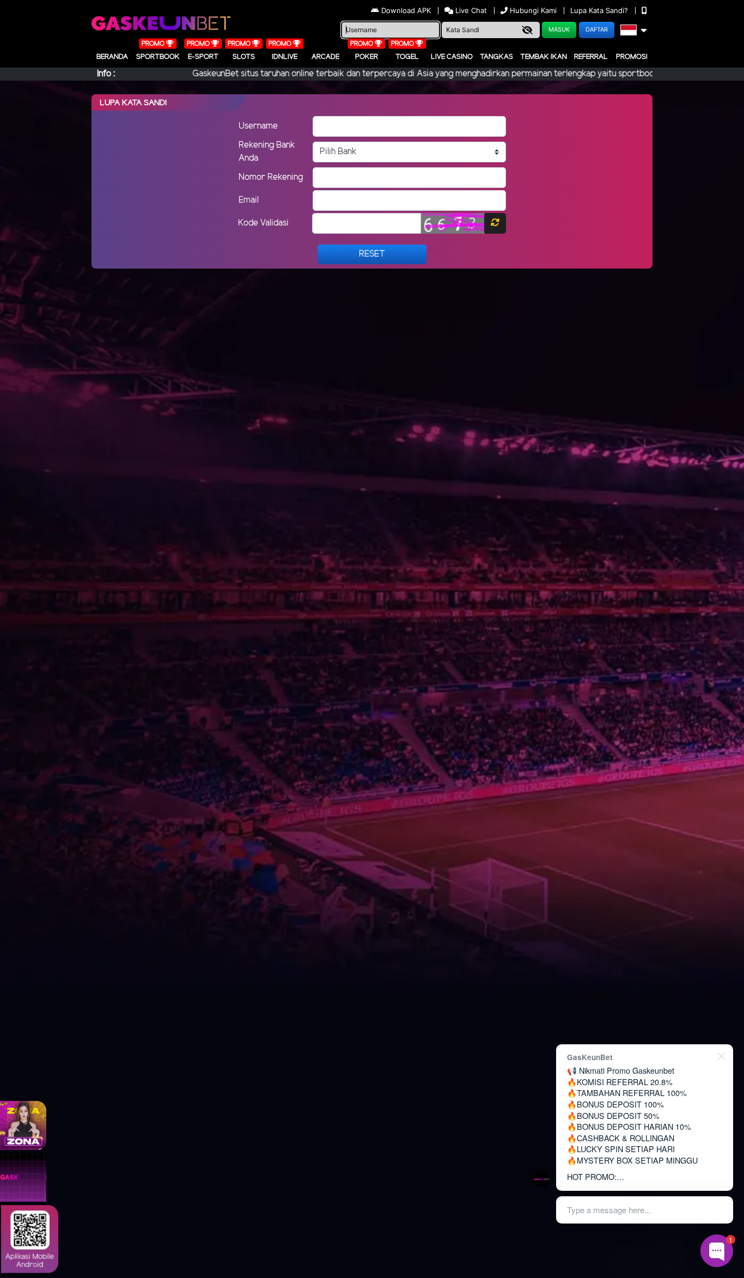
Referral (591, 57)
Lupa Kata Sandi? (600, 10)
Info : (106, 74)
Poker (366, 57)
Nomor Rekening (271, 177)
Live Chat (470, 10)
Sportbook (158, 57)
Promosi (632, 57)
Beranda (112, 57)
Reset (372, 254)
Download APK (406, 10)
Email (249, 200)
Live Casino (452, 57)
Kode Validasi (263, 223)
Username (258, 126)
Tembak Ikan (543, 57)
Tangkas (496, 57)
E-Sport (203, 57)
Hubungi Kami (533, 10)
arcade (325, 57)
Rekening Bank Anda (267, 151)
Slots (244, 57)
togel (407, 57)
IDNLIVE (284, 57)
